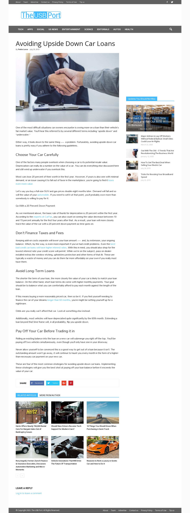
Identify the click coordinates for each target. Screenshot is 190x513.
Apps (30, 29)
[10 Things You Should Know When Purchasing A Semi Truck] (103, 412)
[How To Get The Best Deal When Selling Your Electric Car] (132, 165)
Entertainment (71, 29)
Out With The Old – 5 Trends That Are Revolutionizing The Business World (157, 152)
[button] (170, 29)
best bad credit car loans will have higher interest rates (65, 245)
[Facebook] (167, 2)
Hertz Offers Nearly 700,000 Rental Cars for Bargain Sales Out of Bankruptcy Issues (31, 429)
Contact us (45, 2)
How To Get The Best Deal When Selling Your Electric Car (155, 163)
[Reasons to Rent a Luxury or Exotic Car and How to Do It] (103, 447)
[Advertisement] (120, 15)
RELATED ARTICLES (27, 395)
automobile (43, 194)
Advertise (34, 2)
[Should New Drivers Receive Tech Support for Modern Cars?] (67, 412)
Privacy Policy (57, 2)
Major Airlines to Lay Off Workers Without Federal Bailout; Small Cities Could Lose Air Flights (157, 139)
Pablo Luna (23, 49)
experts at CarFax (42, 216)
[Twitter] (172, 2)
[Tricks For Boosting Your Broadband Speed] (132, 177)
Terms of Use (71, 2)
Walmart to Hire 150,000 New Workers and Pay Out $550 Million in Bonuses (149, 121)
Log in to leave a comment (29, 493)
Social (40, 29)
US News (53, 29)
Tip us (82, 2)
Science (88, 29)
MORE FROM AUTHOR (50, 395)
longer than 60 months (58, 299)
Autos (117, 29)
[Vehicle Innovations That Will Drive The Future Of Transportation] (67, 447)
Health (129, 29)
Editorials (103, 29)
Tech (20, 29)
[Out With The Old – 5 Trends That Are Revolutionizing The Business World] (132, 153)
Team (25, 2)
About (18, 2)
